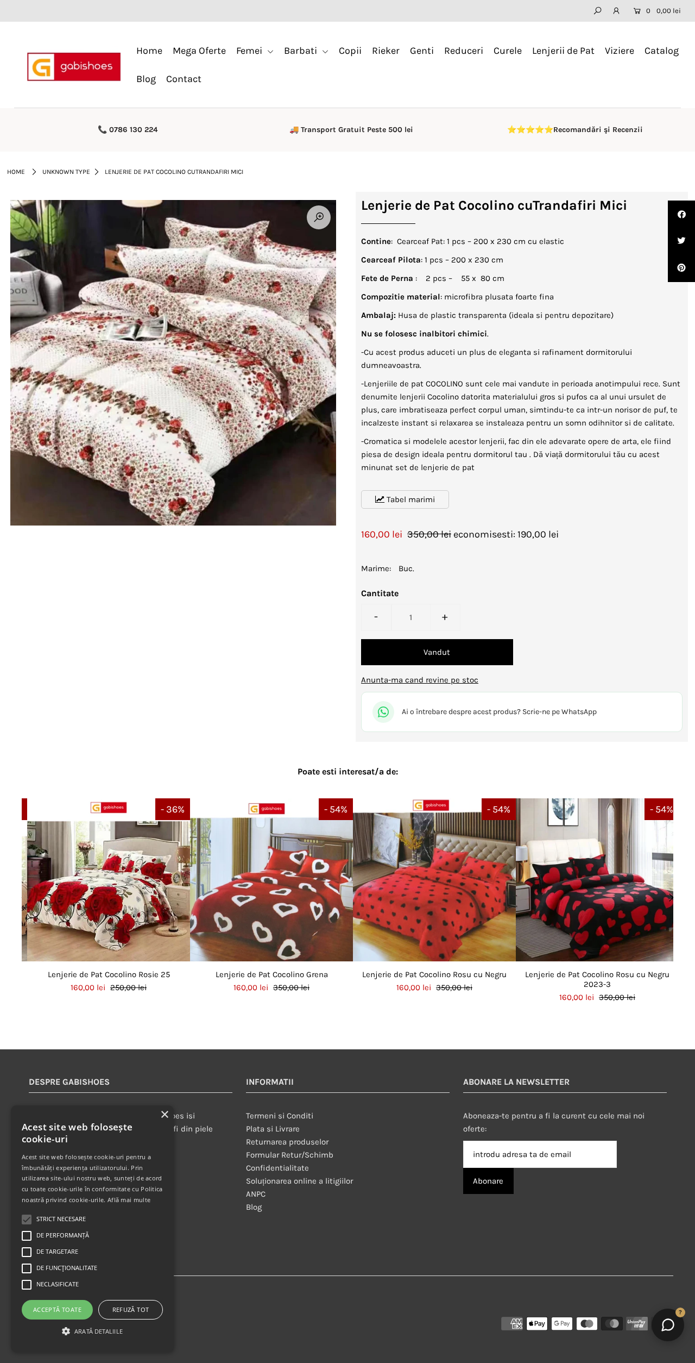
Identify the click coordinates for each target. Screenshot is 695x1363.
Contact (183, 79)
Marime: (376, 568)
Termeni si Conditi (279, 1116)
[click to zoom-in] (319, 217)
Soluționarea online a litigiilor (299, 1181)
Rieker (386, 51)
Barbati (301, 51)
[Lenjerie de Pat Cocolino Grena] (271, 879)
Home (149, 51)
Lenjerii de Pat (563, 51)
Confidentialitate (277, 1168)
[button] (92, 1331)
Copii (350, 51)
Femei (250, 51)
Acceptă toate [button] (57, 1309)
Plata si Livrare (273, 1129)
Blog (146, 79)
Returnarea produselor (287, 1142)
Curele (508, 51)
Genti (422, 51)
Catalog (662, 51)
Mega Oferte (199, 51)
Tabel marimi (409, 499)
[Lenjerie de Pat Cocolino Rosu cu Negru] (434, 879)
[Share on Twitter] (681, 241)
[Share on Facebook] (681, 214)
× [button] (164, 1115)
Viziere (619, 51)
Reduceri (463, 51)
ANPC (256, 1194)
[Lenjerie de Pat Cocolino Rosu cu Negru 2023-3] (597, 879)
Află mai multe (129, 1200)
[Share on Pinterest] (681, 268)
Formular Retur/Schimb (289, 1155)
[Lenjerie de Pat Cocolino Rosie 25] (108, 879)
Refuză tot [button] (130, 1309)
